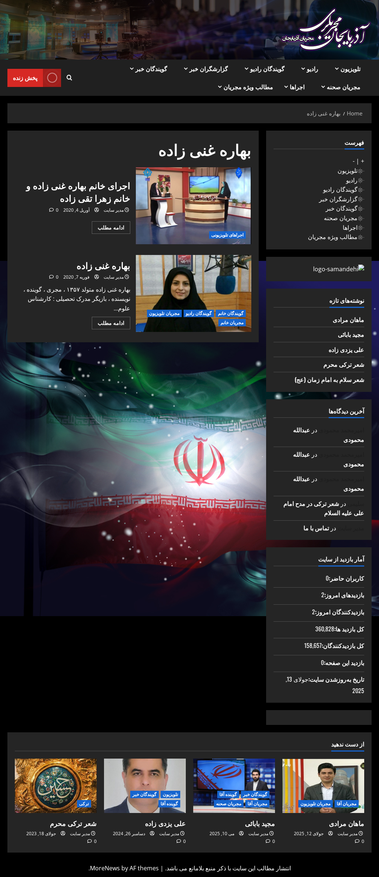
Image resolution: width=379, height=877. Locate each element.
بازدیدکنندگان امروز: (339, 611)
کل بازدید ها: (349, 628)
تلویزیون (350, 68)
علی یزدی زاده (346, 349)
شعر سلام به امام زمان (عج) (329, 379)
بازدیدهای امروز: (344, 594)
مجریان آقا (346, 803)
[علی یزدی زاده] (145, 786)
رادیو (312, 68)
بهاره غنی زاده (193, 293)
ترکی (84, 803)
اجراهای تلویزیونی (227, 235)
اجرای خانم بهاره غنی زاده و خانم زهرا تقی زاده (193, 205)
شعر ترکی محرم (343, 364)
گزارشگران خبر (209, 68)
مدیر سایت (114, 210)
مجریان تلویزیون (164, 313)
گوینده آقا (228, 794)
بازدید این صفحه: (344, 662)
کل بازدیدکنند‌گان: (343, 645)
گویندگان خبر (151, 68)
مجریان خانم (232, 322)
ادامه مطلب (108, 229)
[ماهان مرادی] (323, 786)
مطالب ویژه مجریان (248, 86)
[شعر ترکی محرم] (56, 786)
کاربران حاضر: (346, 578)
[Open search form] (69, 78)
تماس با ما (316, 527)
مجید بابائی (351, 334)
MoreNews (105, 868)
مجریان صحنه (343, 86)
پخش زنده (25, 77)
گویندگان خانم (231, 313)
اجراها (297, 86)
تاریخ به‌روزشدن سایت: (336, 679)
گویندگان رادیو (267, 68)
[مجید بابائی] (234, 786)
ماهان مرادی (348, 319)
